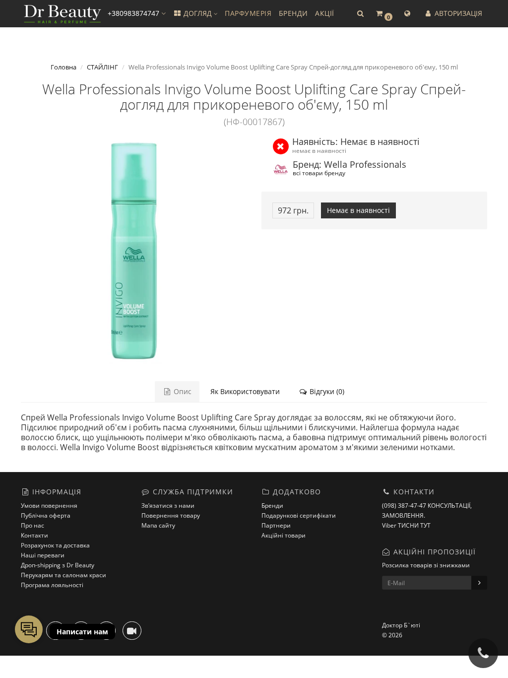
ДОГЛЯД (198, 13)
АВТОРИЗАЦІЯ (457, 13)
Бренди (272, 505)
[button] (360, 13)
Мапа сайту (158, 525)
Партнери (276, 525)
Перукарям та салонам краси (63, 575)
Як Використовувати (245, 391)
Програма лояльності (52, 585)
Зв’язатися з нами (167, 505)
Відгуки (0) (326, 391)
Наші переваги (42, 555)
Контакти (34, 535)
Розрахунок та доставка (55, 545)
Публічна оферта (45, 515)
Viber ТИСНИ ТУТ (406, 525)
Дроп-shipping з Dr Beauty (57, 565)
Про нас (32, 525)
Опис (181, 391)
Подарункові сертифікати (298, 515)
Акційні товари (283, 535)
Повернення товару (170, 515)
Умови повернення (49, 505)
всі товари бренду (319, 173)
